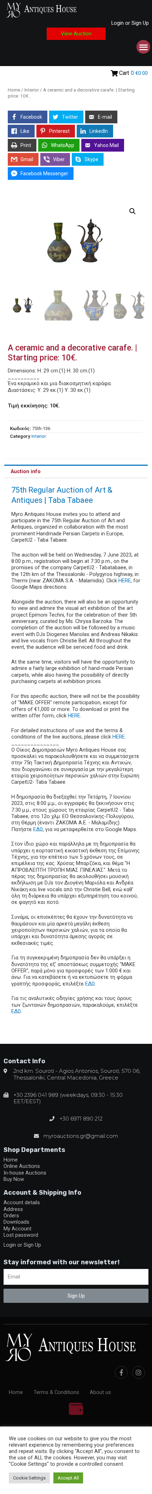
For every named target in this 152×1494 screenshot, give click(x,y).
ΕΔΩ (38, 829)
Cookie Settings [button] (29, 1478)
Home (14, 90)
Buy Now (14, 1179)
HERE (124, 580)
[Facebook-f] (121, 1372)
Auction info (26, 471)
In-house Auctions (25, 1173)
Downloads (16, 1222)
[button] (76, 34)
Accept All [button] (68, 1478)
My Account (17, 1228)
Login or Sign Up (130, 23)
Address (13, 1209)
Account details (22, 1202)
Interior (31, 90)
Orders (11, 1215)
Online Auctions (22, 1166)
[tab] (76, 471)
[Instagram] (138, 1372)
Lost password (21, 1235)
